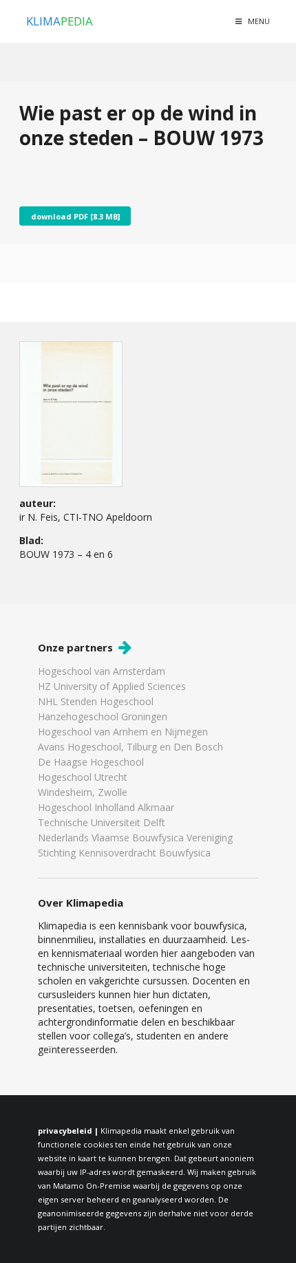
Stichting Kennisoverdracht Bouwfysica (124, 852)
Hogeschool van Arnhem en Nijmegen (123, 731)
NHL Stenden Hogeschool (96, 701)
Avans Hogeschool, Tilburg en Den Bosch (130, 746)
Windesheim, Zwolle (82, 792)
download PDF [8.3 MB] (75, 216)
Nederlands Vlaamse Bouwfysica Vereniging (135, 837)
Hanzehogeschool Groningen (102, 716)
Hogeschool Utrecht (82, 777)
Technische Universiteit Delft (101, 822)
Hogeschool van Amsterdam (101, 672)
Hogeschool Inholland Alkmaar (106, 807)
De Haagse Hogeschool (91, 761)
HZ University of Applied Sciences (112, 686)
